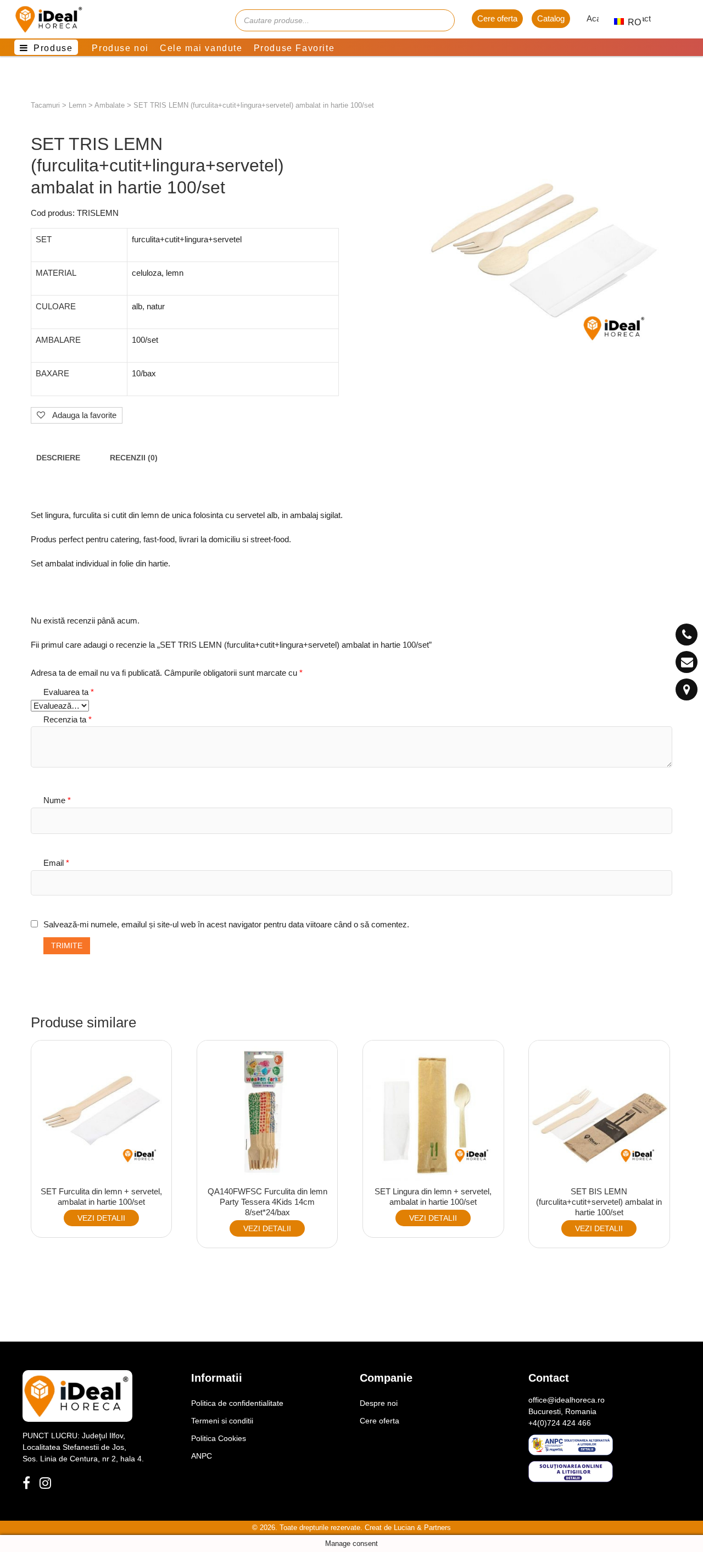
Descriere (58, 458)
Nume (57, 800)
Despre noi (379, 1403)
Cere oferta (497, 18)
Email (56, 862)
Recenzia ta (67, 719)
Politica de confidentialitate (237, 1403)
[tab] (58, 458)
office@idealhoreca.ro (566, 1399)
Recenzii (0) (134, 458)
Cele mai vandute (201, 48)
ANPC (201, 1455)
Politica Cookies (218, 1438)
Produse (53, 48)
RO (629, 22)
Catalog (551, 18)
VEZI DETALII (101, 1218)
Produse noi (120, 48)
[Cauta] (441, 20)
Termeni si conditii (222, 1420)
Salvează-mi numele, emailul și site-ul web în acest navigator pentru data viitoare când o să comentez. (226, 924)
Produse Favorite (294, 48)
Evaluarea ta (68, 692)
